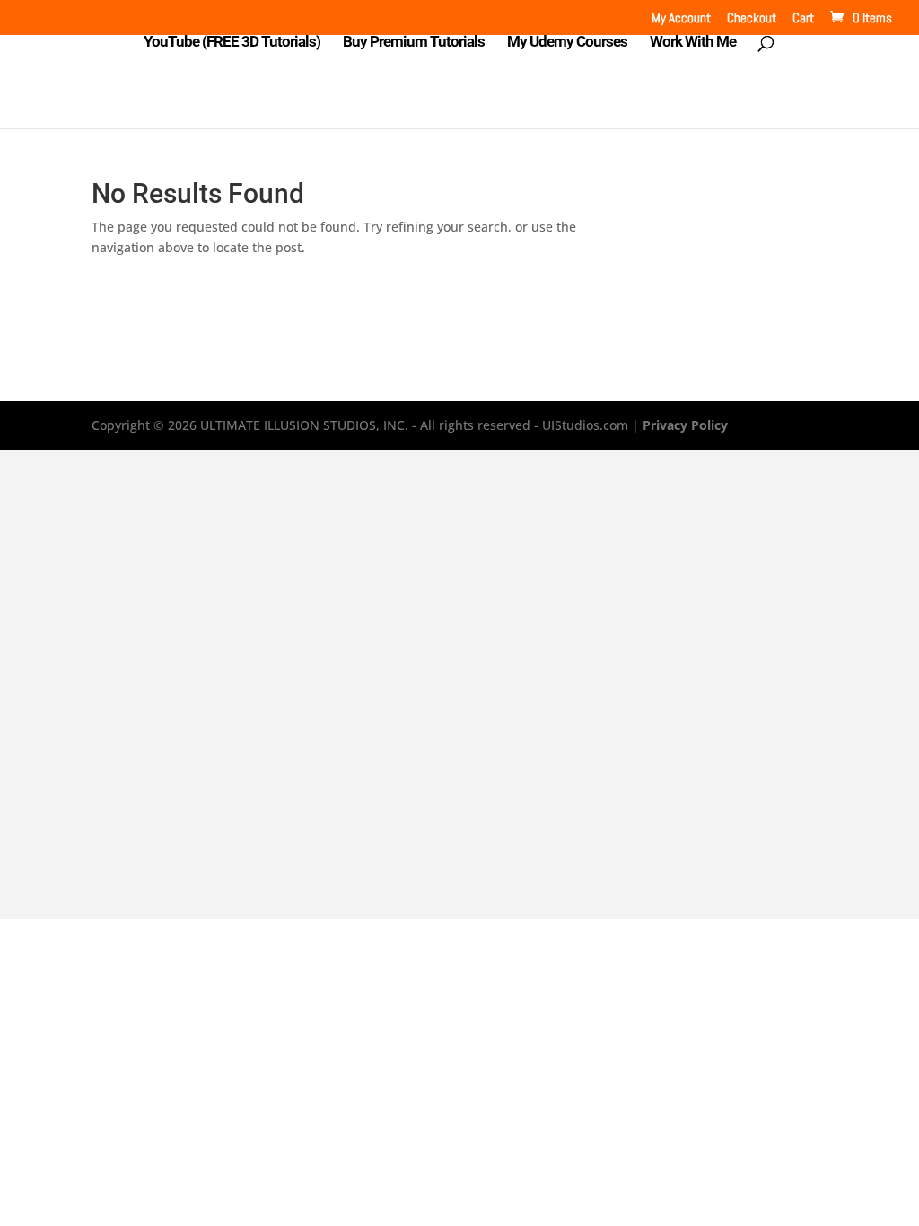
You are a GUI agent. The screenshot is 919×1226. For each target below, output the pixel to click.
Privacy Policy (685, 424)
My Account (681, 18)
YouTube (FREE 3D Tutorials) (232, 42)
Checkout (751, 18)
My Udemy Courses (567, 42)
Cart (803, 18)
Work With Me (693, 42)
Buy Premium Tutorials (414, 42)
